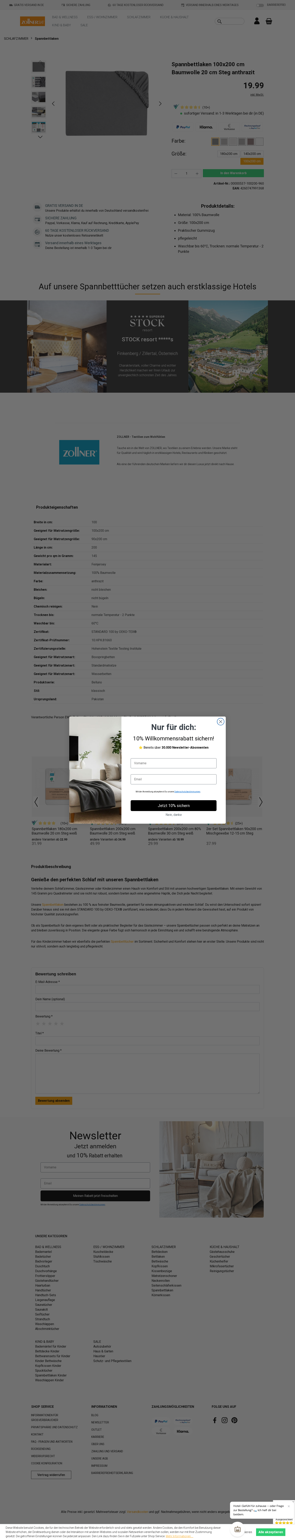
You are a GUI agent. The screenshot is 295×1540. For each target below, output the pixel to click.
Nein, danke (174, 815)
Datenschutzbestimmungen (187, 792)
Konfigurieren (241, 1532)
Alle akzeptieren (270, 1532)
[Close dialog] (220, 721)
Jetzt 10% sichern (174, 805)
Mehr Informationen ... (179, 1536)
